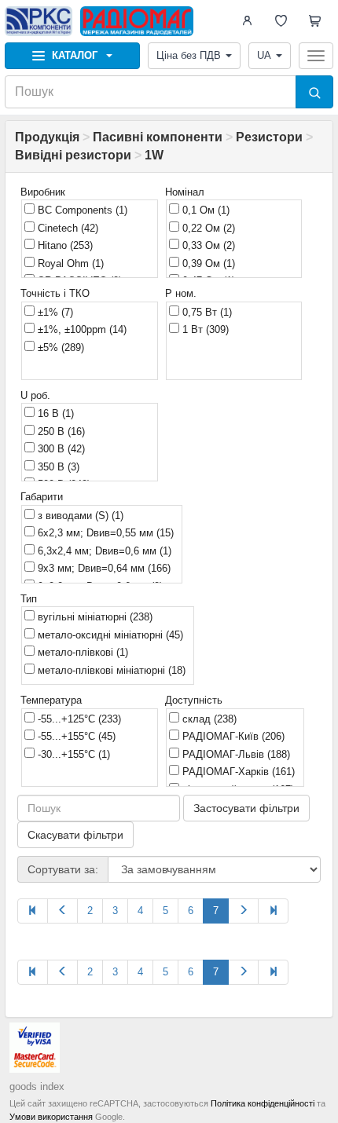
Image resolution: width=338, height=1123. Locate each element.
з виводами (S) (79, 515)
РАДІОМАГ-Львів (234, 754)
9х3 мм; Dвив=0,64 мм (103, 568)
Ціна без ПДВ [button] (188, 55)
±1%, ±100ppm (81, 329)
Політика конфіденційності (262, 1103)
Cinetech (66, 228)
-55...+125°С (78, 719)
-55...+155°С (75, 736)
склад (208, 719)
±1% (54, 312)
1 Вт (204, 329)
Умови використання (51, 1116)
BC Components (81, 210)
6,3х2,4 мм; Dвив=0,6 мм (103, 551)
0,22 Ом (207, 228)
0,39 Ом (207, 263)
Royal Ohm (69, 263)
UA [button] (264, 55)
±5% (59, 347)
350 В (57, 467)
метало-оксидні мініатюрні (109, 635)
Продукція (47, 137)
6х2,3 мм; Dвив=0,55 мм (104, 533)
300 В (60, 449)
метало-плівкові (81, 652)
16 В (54, 413)
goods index (36, 1086)
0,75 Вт (205, 312)
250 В (60, 431)
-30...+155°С (72, 754)
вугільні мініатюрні (93, 617)
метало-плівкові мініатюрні (110, 670)
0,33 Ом (207, 245)
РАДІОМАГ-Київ (232, 736)
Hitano (64, 245)
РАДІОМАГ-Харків (237, 771)
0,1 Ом (204, 210)
